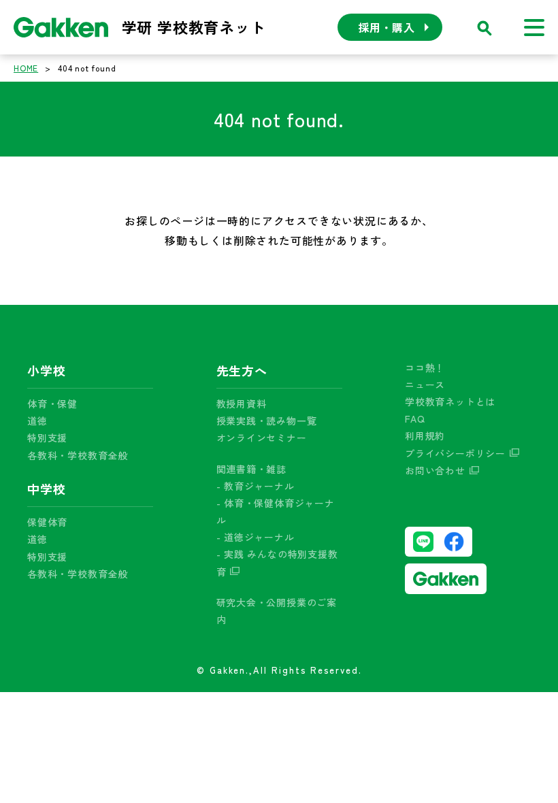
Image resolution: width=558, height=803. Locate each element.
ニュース (425, 384)
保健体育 (47, 522)
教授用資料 (241, 403)
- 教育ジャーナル (255, 486)
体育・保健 (52, 403)
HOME (26, 67)
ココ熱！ (425, 367)
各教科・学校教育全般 (77, 455)
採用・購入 (386, 27)
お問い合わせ (435, 470)
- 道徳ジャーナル (255, 537)
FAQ (415, 418)
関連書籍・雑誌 (251, 469)
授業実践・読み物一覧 (266, 420)
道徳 (37, 420)
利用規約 (425, 435)
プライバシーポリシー (455, 453)
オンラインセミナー (261, 437)
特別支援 (47, 437)
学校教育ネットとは (450, 401)
